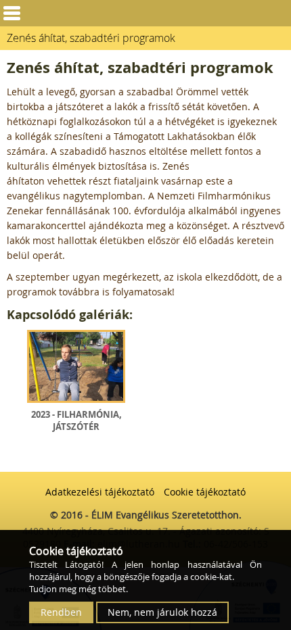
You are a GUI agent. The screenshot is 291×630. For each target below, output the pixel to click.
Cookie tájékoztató (205, 491)
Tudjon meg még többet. (78, 589)
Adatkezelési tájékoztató (99, 491)
